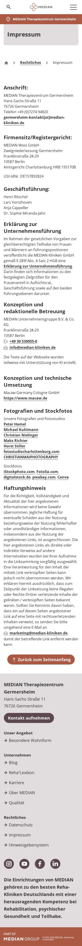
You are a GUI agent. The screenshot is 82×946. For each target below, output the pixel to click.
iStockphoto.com (19, 471)
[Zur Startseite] (41, 7)
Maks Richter (16, 440)
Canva (63, 477)
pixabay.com (44, 477)
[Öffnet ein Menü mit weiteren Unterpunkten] (73, 7)
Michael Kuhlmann (21, 429)
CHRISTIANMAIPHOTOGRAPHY (31, 457)
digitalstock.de (17, 477)
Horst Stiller (14, 446)
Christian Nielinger (21, 435)
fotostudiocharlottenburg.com (31, 451)
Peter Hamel (15, 424)
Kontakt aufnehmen (29, 718)
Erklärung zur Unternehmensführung (38, 266)
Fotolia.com (47, 471)
